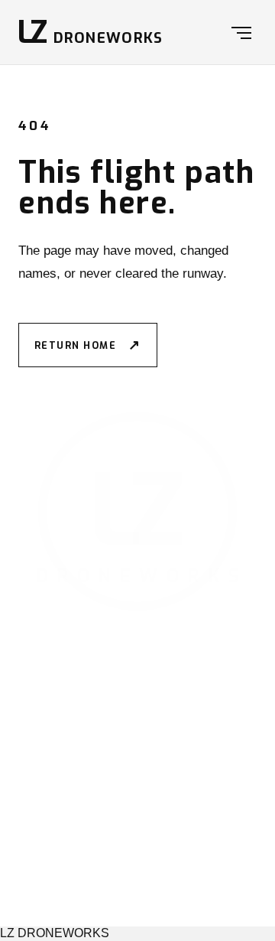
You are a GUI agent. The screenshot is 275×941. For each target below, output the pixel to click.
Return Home (87, 345)
